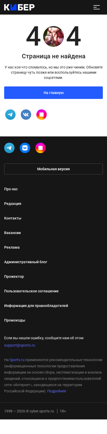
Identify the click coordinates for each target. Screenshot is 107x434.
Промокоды (14, 320)
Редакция (12, 204)
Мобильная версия (53, 169)
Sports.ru (17, 360)
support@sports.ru (19, 345)
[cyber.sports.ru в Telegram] (10, 149)
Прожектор (14, 276)
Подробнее (56, 391)
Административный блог (25, 262)
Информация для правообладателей (36, 306)
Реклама (12, 247)
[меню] (96, 7)
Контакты (12, 218)
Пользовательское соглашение (31, 291)
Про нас (11, 189)
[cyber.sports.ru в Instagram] (41, 149)
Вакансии (12, 233)
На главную (54, 93)
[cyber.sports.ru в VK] (26, 149)
